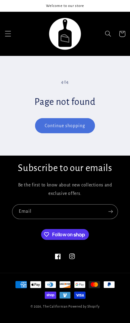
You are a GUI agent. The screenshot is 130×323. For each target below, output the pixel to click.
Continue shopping (65, 125)
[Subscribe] (111, 211)
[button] (8, 34)
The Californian (55, 306)
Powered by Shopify (83, 306)
